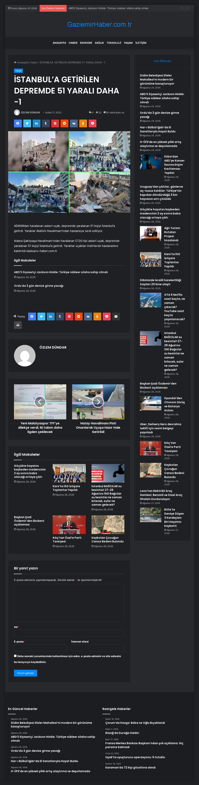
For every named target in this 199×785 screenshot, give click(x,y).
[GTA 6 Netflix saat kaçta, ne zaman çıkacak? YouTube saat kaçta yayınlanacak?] (150, 300)
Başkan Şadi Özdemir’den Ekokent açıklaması (29, 520)
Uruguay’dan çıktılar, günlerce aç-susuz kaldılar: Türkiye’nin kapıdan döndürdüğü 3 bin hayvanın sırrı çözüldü (161, 193)
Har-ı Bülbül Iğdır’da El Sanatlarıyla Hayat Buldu (157, 129)
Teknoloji (114, 42)
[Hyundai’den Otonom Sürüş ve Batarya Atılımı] (150, 403)
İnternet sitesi (80, 641)
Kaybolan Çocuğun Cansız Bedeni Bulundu (108, 539)
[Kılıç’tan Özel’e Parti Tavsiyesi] (69, 524)
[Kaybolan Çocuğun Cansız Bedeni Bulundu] (108, 524)
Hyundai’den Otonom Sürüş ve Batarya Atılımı (174, 404)
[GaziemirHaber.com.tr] (99, 24)
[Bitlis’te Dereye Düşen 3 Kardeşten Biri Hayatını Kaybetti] (150, 515)
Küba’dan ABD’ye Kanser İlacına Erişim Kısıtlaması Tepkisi (174, 165)
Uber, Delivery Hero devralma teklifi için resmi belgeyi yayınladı (160, 428)
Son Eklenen (162, 61)
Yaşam (128, 42)
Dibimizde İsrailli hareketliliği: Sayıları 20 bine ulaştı (161, 282)
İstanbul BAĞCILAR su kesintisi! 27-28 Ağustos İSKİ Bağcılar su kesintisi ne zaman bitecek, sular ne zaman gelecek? (107, 495)
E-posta (20, 641)
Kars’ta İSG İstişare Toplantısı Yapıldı (66, 488)
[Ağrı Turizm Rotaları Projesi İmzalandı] (150, 233)
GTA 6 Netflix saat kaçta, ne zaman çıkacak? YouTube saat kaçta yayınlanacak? (174, 307)
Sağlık (99, 42)
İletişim (140, 42)
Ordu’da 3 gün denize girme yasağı (38, 286)
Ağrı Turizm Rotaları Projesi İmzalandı (172, 234)
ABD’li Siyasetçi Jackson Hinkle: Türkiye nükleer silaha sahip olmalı (108, 8)
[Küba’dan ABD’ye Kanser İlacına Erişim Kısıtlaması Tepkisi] (150, 162)
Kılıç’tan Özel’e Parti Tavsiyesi (67, 539)
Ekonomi (86, 42)
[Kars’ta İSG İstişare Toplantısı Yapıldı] (69, 473)
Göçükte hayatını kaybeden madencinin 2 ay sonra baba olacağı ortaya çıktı (30, 471)
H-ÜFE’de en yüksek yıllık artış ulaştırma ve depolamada (160, 144)
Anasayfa (59, 42)
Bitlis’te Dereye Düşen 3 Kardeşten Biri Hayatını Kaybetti (174, 518)
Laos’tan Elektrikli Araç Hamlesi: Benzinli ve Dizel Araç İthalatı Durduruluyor (161, 495)
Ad (16, 627)
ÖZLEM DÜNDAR (30, 112)
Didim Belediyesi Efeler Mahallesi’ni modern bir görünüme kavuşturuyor (157, 79)
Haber (73, 42)
